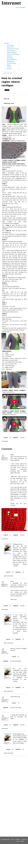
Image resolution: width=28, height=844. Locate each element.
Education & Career (13, 48)
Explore (7, 43)
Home (22, 841)
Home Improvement (13, 54)
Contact (17, 839)
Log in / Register (20, 7)
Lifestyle (9, 56)
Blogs (8, 65)
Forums (9, 67)
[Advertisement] (14, 26)
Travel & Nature (11, 63)
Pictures (9, 68)
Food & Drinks (11, 50)
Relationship (10, 61)
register (15, 437)
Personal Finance (12, 59)
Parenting (10, 58)
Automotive (10, 47)
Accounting (10, 45)
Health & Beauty (12, 52)
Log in (6, 437)
